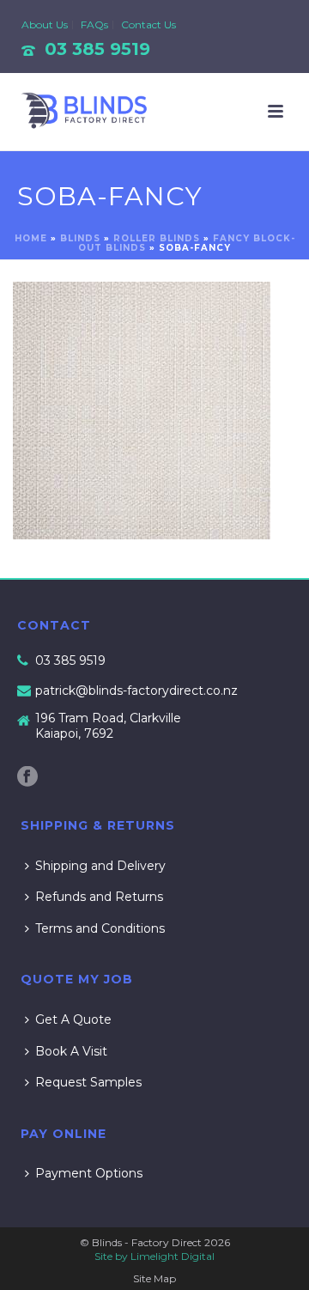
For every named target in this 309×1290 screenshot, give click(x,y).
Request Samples (88, 1082)
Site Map (154, 1278)
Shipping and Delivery (100, 865)
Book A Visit (71, 1051)
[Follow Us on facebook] (27, 777)
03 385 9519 (97, 49)
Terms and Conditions (100, 928)
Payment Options (88, 1173)
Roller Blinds (156, 238)
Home (31, 238)
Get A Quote (73, 1019)
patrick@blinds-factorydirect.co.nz (136, 690)
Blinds (80, 238)
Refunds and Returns (99, 896)
